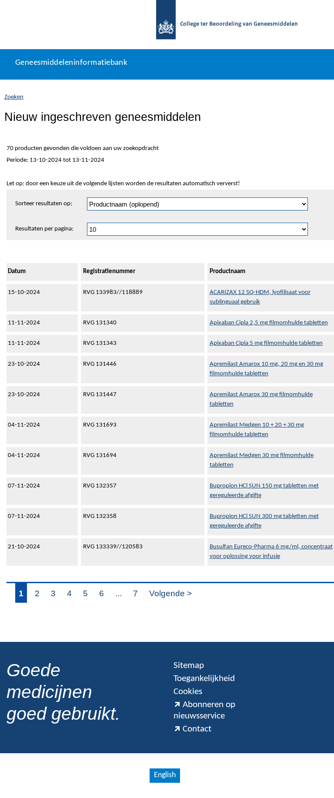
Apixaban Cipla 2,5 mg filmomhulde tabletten (269, 323)
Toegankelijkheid (204, 678)
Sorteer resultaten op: (43, 203)
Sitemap (189, 665)
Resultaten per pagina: (44, 229)
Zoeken (13, 97)
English (165, 775)
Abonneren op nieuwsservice (204, 710)
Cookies (188, 691)
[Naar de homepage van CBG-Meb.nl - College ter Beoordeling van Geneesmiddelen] (166, 24)
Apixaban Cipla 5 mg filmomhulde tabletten (266, 343)
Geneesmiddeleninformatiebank (71, 63)
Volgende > (170, 593)
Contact (197, 729)
